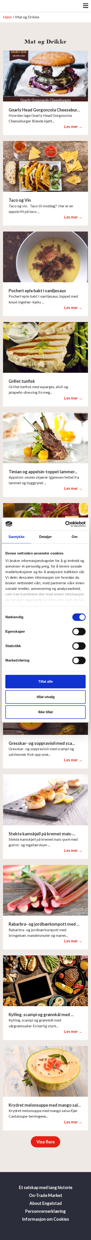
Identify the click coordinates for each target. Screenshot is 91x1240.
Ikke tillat (45, 712)
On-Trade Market (45, 1195)
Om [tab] (74, 537)
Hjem (7, 17)
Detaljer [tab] (45, 537)
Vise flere (45, 1141)
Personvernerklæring (45, 1211)
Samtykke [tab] (16, 537)
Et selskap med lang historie (45, 1187)
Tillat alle (45, 681)
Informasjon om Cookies (45, 1219)
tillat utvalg (46, 697)
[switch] (79, 631)
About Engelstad (45, 1203)
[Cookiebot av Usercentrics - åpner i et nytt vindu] (65, 524)
